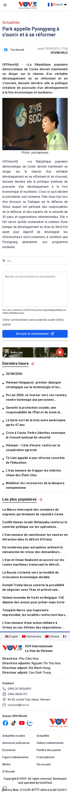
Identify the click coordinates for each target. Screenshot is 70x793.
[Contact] (4, 788)
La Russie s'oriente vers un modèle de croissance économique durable (30, 575)
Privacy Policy (55, 310)
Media (6, 764)
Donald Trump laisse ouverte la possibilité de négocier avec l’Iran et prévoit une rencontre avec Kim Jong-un (33, 587)
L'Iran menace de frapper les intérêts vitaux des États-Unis (33, 473)
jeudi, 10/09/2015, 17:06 (53, 48)
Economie (8, 750)
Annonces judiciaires (16, 742)
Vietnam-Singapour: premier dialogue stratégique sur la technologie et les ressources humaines (33, 385)
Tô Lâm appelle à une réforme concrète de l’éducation (35, 460)
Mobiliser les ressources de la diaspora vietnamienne (35, 485)
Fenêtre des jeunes (49, 750)
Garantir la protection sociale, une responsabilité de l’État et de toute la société (33, 410)
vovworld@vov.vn (18, 705)
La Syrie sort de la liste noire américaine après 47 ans (36, 422)
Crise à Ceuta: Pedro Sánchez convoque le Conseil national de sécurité (35, 435)
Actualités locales (13, 735)
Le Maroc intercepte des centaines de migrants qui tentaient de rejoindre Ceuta (32, 512)
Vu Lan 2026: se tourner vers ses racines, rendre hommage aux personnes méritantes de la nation (36, 397)
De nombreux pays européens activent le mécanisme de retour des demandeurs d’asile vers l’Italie (32, 550)
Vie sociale (44, 764)
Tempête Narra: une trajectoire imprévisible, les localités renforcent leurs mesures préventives (33, 612)
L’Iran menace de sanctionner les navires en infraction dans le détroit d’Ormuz (35, 537)
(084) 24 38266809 (19, 688)
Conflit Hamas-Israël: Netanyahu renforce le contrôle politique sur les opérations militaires (34, 524)
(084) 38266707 (17, 694)
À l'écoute (8, 771)
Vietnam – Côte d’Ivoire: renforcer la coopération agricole (33, 448)
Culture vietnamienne (50, 742)
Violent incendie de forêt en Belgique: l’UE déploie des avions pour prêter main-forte (33, 600)
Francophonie (45, 757)
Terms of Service (10, 313)
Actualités (11, 22)
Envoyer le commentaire (32, 334)
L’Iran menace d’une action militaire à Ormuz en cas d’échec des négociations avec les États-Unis (31, 625)
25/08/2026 (14, 374)
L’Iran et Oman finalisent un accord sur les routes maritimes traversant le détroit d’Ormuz (33, 562)
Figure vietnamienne (15, 757)
